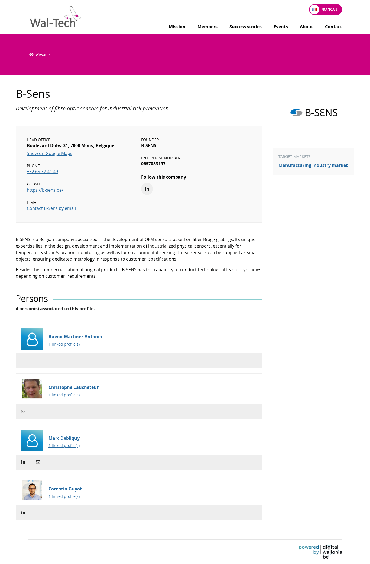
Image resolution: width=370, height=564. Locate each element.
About (306, 27)
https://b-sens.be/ (45, 190)
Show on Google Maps (49, 153)
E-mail (23, 411)
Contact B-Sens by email (51, 208)
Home (41, 54)
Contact (333, 27)
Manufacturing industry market (313, 165)
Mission (177, 27)
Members (207, 27)
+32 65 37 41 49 (42, 172)
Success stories (245, 27)
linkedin (23, 462)
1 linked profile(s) (64, 344)
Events (281, 27)
